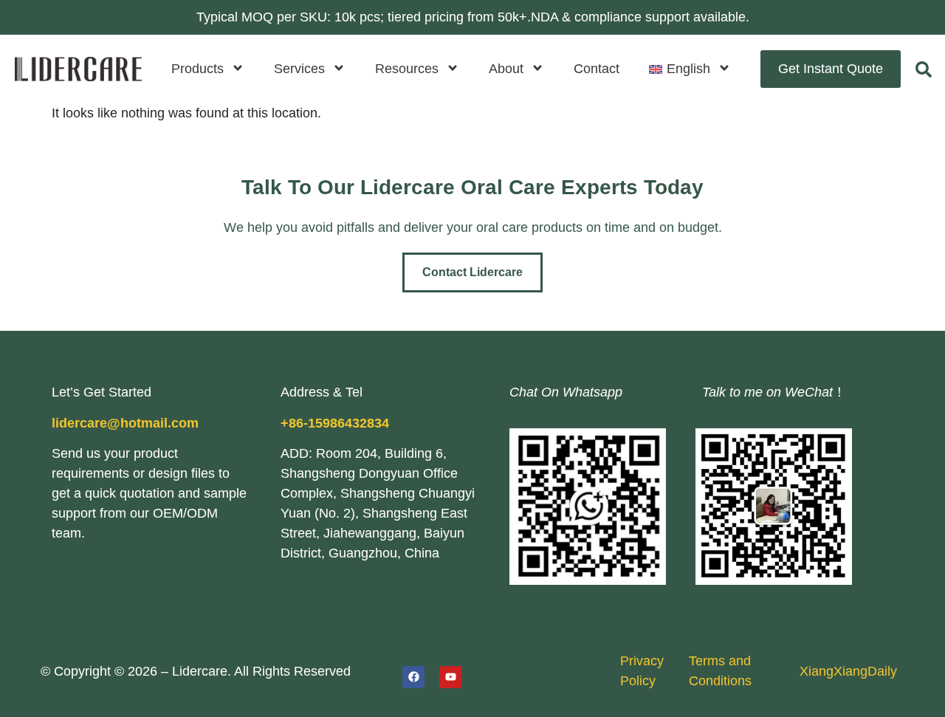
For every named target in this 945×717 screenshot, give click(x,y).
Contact (596, 68)
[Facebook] (413, 677)
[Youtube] (450, 677)
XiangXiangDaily (848, 671)
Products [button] (197, 68)
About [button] (506, 68)
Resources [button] (407, 68)
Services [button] (299, 68)
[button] (689, 69)
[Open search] (923, 69)
